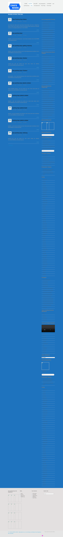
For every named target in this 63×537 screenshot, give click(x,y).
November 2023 (45, 202)
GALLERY (35, 3)
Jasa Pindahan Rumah (46, 144)
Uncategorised (37, 5)
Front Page (43, 5)
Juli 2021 (44, 236)
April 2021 (44, 453)
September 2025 (45, 400)
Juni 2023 (44, 419)
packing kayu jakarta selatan (20, 95)
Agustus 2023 (45, 204)
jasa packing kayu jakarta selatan (21, 83)
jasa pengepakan (42, 3)
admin (15, 21)
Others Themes (35, 497)
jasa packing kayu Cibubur (19, 70)
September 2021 (45, 232)
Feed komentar (23, 495)
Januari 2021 (44, 247)
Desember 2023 (45, 200)
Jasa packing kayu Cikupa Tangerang (48, 32)
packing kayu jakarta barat (19, 108)
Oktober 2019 (45, 472)
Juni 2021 (44, 238)
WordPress (53, 531)
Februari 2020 (45, 255)
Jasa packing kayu (45, 155)
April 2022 (44, 219)
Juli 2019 (44, 268)
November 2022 (45, 211)
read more (38, 42)
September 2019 (45, 474)
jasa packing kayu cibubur (19, 58)
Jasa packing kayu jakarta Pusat (47, 34)
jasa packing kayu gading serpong (22, 45)
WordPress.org (45, 320)
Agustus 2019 (45, 266)
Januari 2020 (44, 257)
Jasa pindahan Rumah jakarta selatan (48, 303)
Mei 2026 (44, 183)
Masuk (44, 313)
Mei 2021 (44, 240)
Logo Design (34, 494)
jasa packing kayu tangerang (47, 148)
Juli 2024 (44, 198)
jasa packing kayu (20, 21)
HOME (25, 3)
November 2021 (45, 230)
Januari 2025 (44, 194)
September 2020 (45, 249)
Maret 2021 (44, 455)
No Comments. (25, 21)
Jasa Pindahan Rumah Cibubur (47, 38)
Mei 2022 (44, 217)
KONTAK (30, 3)
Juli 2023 (44, 417)
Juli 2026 (44, 181)
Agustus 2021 (45, 234)
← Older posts (10, 145)
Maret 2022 (44, 221)
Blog (31, 5)
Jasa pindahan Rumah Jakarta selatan (48, 76)
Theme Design (34, 493)
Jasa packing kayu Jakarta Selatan (47, 36)
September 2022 (45, 213)
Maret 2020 (44, 253)
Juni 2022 (44, 215)
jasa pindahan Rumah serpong (47, 47)
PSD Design (34, 496)
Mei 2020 (44, 251)
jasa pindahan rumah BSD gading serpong (49, 146)
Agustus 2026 (45, 179)
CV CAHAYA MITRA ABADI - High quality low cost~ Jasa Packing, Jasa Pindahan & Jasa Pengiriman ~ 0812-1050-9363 (25, 533)
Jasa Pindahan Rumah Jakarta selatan (48, 40)
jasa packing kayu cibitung (19, 132)
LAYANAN (49, 3)
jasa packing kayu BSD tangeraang (48, 30)
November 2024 (45, 196)
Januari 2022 (44, 436)
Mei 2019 (44, 272)
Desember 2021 (45, 228)
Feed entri (22, 494)
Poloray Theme (47, 531)
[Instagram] (42, 535)
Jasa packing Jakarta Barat (46, 21)
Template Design (35, 495)
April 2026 (44, 185)
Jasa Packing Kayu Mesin (19, 19)
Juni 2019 (44, 270)
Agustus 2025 (45, 192)
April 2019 (44, 274)
